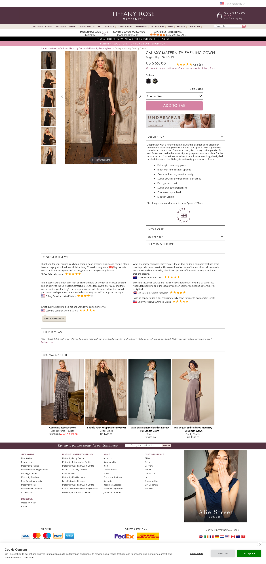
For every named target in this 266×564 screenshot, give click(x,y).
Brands (181, 26)
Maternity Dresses (66, 26)
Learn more (28, 557)
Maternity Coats (28, 484)
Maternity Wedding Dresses (34, 469)
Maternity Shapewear (31, 488)
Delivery (149, 465)
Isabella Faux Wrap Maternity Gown (106, 427)
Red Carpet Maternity (31, 481)
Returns (148, 469)
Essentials (141, 26)
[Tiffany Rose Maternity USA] (227, 536)
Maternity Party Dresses (73, 458)
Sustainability (110, 462)
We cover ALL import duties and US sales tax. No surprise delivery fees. (180, 68)
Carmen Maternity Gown (62, 427)
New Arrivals (27, 458)
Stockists (108, 481)
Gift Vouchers (151, 484)
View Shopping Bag (233, 18)
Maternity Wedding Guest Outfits (78, 465)
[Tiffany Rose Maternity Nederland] (222, 536)
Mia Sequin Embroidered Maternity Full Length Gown (150, 429)
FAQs (147, 458)
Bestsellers (26, 462)
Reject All (223, 553)
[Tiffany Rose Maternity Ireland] (206, 536)
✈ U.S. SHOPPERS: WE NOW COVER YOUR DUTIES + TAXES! (133, 38)
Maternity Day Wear (30, 477)
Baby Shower (68, 473)
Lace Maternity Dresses (73, 481)
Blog (106, 465)
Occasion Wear (28, 502)
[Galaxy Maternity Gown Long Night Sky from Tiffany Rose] (48, 60)
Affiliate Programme (113, 488)
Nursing (109, 26)
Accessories (157, 26)
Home (44, 48)
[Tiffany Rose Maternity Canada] (232, 536)
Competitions (110, 469)
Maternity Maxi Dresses (73, 477)
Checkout (194, 26)
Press (106, 473)
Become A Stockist (112, 484)
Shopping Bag (151, 481)
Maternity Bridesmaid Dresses (76, 492)
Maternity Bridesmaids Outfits (76, 462)
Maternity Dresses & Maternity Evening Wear (90, 48)
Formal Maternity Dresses (74, 469)
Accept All (249, 553)
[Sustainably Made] (104, 33)
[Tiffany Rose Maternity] (117, 22)
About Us (108, 458)
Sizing (147, 462)
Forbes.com (47, 342)
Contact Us (150, 473)
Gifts (170, 26)
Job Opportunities (112, 492)
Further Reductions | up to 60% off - (133, 43)
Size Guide (196, 89)
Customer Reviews (113, 477)
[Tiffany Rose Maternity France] (211, 536)
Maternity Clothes (90, 26)
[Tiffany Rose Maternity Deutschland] (216, 536)
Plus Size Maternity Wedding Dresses (80, 488)
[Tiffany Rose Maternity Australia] (237, 536)
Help (147, 477)
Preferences (196, 553)
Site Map (149, 488)
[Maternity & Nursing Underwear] (180, 128)
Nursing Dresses (29, 473)
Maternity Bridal (42, 26)
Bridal (24, 506)
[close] (260, 544)
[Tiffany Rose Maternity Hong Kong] (243, 536)
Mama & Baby (125, 26)
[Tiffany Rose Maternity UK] (201, 536)
